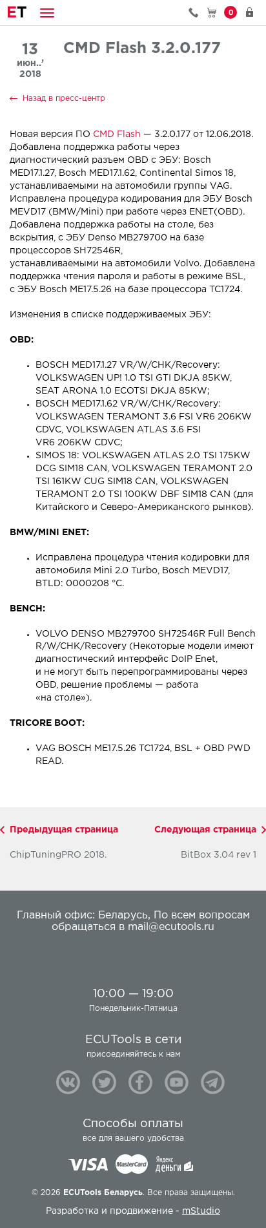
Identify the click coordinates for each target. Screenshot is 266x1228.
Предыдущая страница (64, 830)
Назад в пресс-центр (64, 98)
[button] (47, 12)
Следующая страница (205, 830)
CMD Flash (117, 134)
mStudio (201, 1211)
